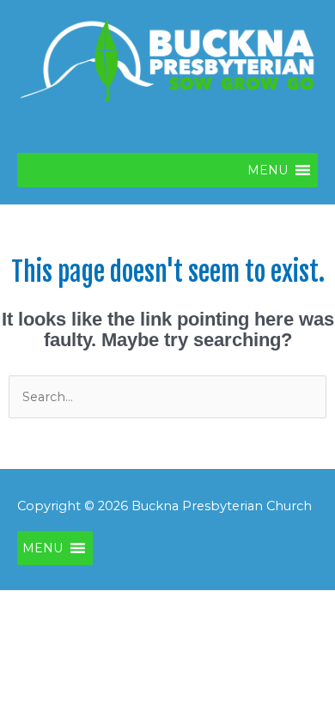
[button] (267, 170)
